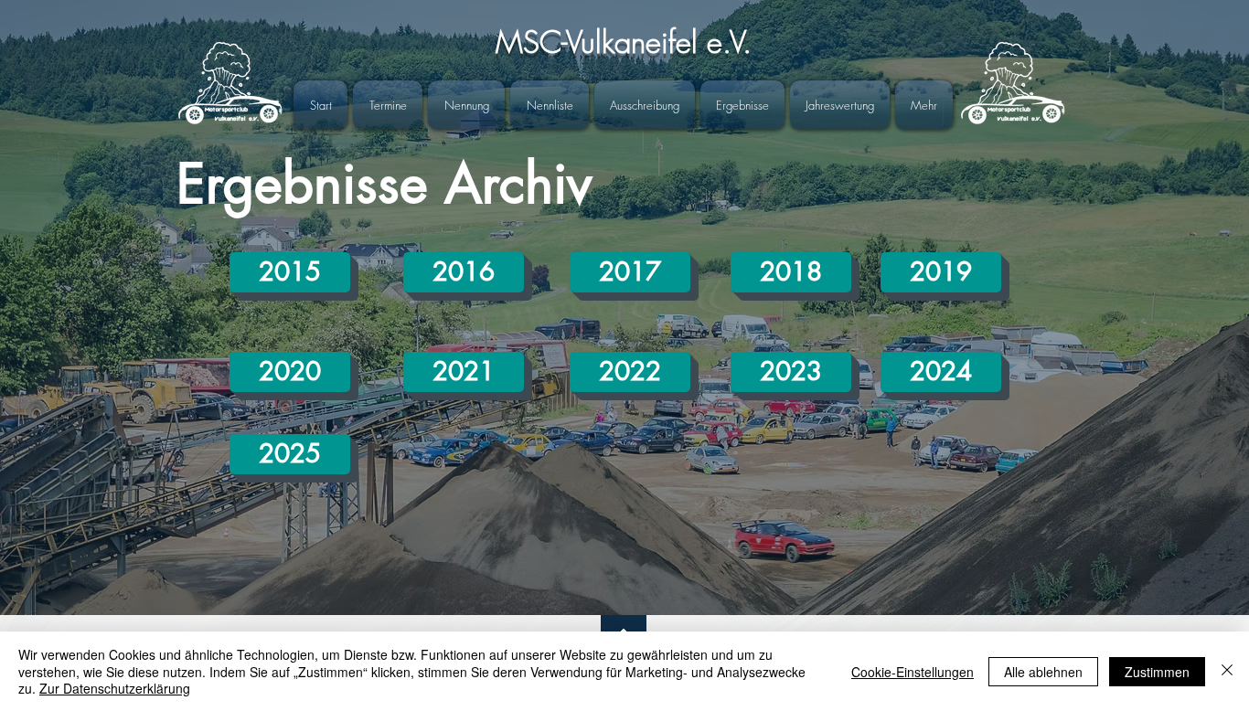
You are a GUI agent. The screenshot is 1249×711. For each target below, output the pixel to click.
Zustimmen (1157, 672)
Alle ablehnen (1043, 672)
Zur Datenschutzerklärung (114, 688)
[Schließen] (1227, 671)
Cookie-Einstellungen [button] (912, 672)
